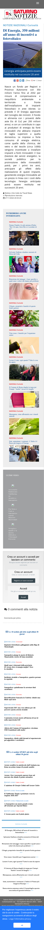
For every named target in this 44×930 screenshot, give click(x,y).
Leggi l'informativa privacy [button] (20, 919)
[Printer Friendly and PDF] (33, 80)
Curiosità (32, 25)
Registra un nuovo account (23, 580)
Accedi (23, 597)
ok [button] (22, 925)
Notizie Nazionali (15, 25)
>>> (25, 832)
